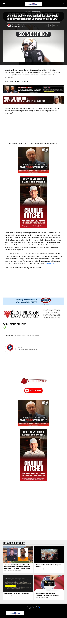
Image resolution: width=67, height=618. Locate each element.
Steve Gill (38, 597)
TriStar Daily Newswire (20, 24)
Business (32, 613)
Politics (37, 613)
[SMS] (4, 327)
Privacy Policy (57, 613)
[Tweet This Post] (50, 25)
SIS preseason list (52, 263)
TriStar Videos (7, 596)
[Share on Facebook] (47, 25)
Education (42, 613)
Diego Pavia (17, 335)
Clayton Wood (39, 569)
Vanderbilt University (33, 335)
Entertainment (49, 613)
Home (27, 613)
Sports (24, 335)
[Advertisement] (33, 128)
